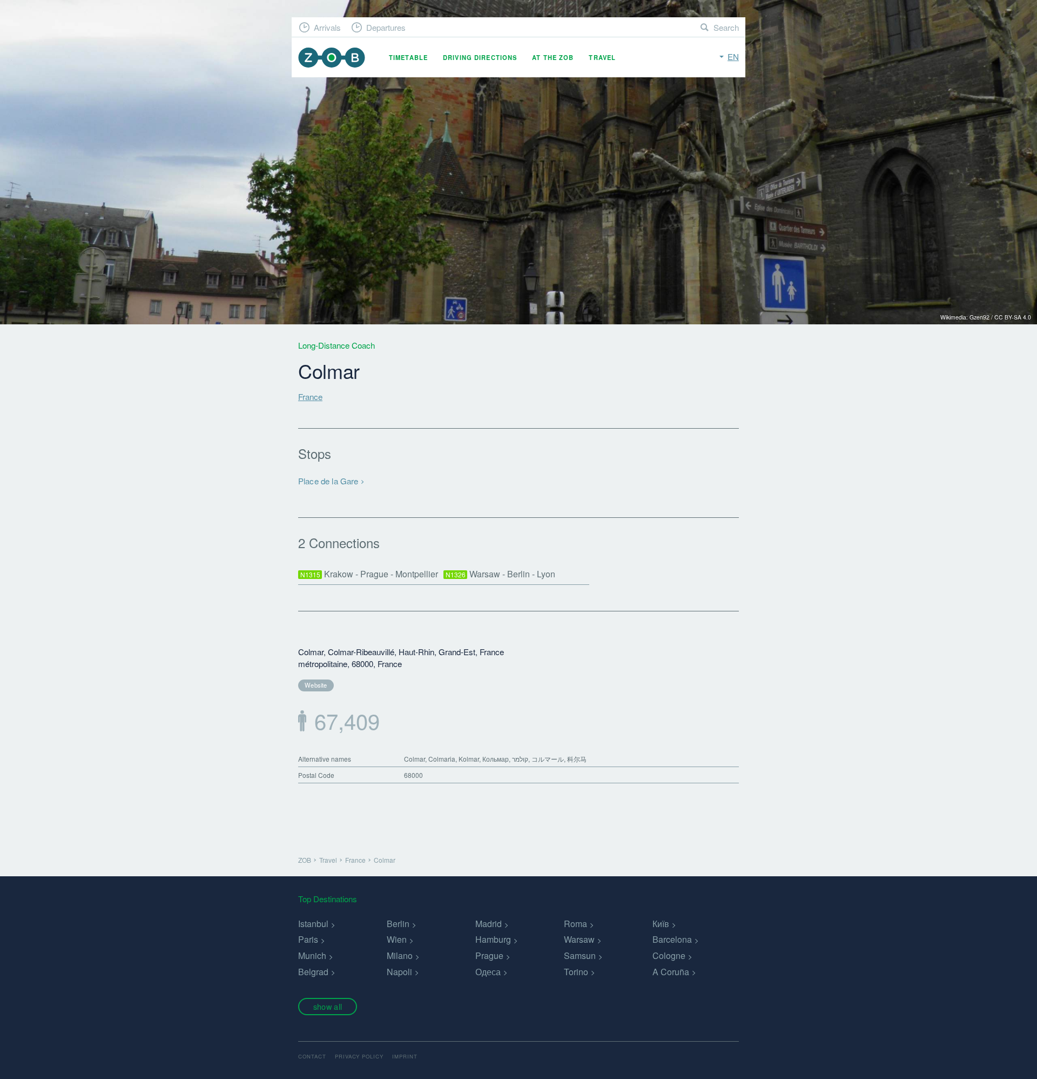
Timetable (408, 57)
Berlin (398, 923)
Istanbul (313, 923)
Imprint (405, 1056)
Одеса (488, 971)
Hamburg (493, 939)
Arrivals (327, 27)
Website (316, 685)
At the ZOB (553, 57)
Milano (400, 955)
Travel (602, 57)
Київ (660, 923)
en (733, 56)
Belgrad (313, 971)
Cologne (668, 955)
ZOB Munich (331, 57)
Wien (397, 939)
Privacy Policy (359, 1056)
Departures (386, 27)
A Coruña (670, 971)
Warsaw (579, 939)
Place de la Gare (328, 481)
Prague (489, 955)
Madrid (488, 923)
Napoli (399, 971)
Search (726, 27)
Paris (308, 939)
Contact (312, 1056)
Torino (576, 971)
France (310, 396)
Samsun (580, 955)
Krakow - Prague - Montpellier (369, 574)
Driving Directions (480, 57)
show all (327, 1006)
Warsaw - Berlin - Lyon (501, 574)
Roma (575, 923)
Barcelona (672, 939)
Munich (312, 955)
